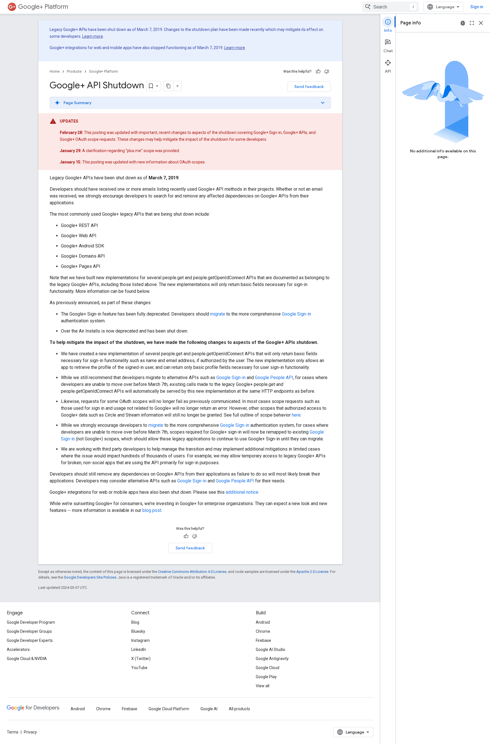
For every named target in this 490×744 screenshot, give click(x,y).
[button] (190, 102)
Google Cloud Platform (169, 709)
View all (262, 686)
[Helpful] (318, 71)
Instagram (140, 640)
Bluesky (138, 631)
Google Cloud (267, 667)
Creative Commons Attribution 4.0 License (192, 571)
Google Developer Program (31, 622)
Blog (135, 622)
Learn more (92, 36)
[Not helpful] (326, 71)
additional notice (242, 492)
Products (74, 71)
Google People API (274, 377)
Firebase (263, 640)
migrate (217, 314)
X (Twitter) (141, 658)
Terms (12, 732)
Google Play (266, 676)
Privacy (30, 732)
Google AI (208, 709)
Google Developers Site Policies (90, 577)
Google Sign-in (296, 314)
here (296, 415)
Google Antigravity (272, 658)
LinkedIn (138, 649)
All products (239, 709)
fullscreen (471, 23)
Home (55, 71)
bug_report (462, 23)
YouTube (139, 667)
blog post (151, 510)
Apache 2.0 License (312, 571)
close (481, 23)
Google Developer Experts (30, 640)
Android (263, 622)
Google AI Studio (270, 649)
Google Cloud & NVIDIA (27, 658)
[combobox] (390, 7)
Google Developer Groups (29, 631)
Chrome (263, 631)
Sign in (476, 7)
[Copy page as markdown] (169, 86)
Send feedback (309, 86)
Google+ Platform (43, 6)
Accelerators (18, 649)
